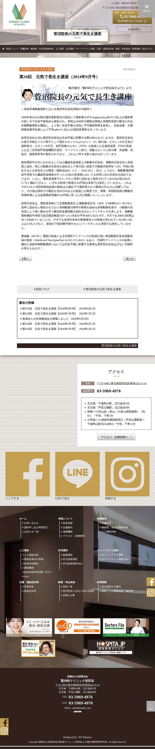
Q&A (27, 576)
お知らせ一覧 (31, 531)
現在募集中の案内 (111, 586)
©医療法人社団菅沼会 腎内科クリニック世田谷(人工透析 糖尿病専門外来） (73, 742)
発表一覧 (68, 586)
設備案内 (68, 527)
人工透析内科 (109, 531)
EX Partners (85, 737)
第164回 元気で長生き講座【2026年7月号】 (49, 313)
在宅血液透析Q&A (73, 563)
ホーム (23, 518)
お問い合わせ (31, 523)
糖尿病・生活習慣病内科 (42, 49)
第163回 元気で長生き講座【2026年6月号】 (49, 323)
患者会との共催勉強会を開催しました (45, 318)
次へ (129, 258)
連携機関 (68, 531)
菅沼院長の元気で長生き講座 (103, 289)
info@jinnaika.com (81, 708)
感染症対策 (30, 591)
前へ (26, 258)
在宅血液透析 (70, 559)
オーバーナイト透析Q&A (115, 559)
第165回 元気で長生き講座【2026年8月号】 (49, 308)
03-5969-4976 (109, 391)
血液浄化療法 (31, 563)
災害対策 (29, 586)
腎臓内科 (24, 49)
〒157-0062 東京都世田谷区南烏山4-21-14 (122, 383)
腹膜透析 (68, 555)
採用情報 (102, 582)
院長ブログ (147, 49)
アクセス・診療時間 (74, 536)
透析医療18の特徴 (33, 559)
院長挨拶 (68, 523)
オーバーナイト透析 (112, 555)
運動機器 (29, 567)
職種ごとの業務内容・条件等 (117, 591)
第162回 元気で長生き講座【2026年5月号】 (49, 328)
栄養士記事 (69, 595)
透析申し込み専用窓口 (36, 527)
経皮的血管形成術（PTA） (38, 572)
